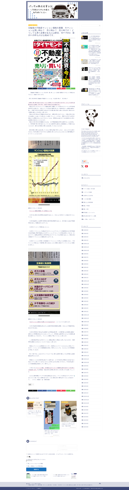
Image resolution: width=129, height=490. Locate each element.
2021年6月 (85, 416)
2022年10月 (86, 362)
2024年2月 (85, 308)
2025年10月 (86, 250)
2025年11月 (86, 247)
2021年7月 (85, 413)
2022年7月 (85, 372)
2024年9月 (85, 287)
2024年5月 (85, 298)
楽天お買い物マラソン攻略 (89, 215)
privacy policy (86, 177)
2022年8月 (85, 369)
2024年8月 (85, 291)
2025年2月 (85, 274)
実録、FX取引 (86, 205)
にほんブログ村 (85, 162)
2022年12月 (86, 355)
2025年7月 (85, 257)
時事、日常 (86, 209)
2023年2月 (85, 348)
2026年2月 (85, 236)
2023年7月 (85, 331)
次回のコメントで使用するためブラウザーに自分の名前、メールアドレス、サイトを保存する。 (51, 454)
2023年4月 (85, 342)
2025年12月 (86, 243)
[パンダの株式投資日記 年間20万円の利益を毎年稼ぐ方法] (53, 17)
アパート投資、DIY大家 (33, 25)
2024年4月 (85, 301)
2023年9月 (85, 325)
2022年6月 (85, 376)
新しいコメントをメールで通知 (35, 463)
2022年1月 (85, 392)
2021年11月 (86, 399)
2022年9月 (85, 365)
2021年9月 (85, 406)
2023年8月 (85, 328)
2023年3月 (85, 345)
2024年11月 (86, 284)
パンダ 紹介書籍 (87, 199)
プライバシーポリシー (31, 488)
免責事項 (39, 488)
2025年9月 (85, 253)
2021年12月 (86, 396)
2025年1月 (85, 277)
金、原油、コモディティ (89, 219)
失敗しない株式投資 (88, 202)
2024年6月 (85, 294)
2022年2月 (85, 389)
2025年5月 (85, 264)
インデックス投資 (87, 192)
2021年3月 (85, 426)
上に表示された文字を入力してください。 (36, 459)
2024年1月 (85, 311)
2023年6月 (85, 335)
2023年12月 (86, 314)
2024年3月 (85, 304)
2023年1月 (85, 352)
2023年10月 (86, 321)
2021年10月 (86, 403)
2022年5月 (85, 379)
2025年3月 (85, 270)
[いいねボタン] (30, 384)
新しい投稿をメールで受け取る (35, 466)
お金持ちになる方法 (88, 195)
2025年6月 (85, 260)
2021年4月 (85, 423)
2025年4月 (85, 267)
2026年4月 (85, 233)
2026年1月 (85, 240)
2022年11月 (86, 359)
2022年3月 (85, 386)
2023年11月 (86, 318)
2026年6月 (85, 230)
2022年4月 (85, 382)
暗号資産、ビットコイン (89, 212)
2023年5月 (85, 338)
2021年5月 (85, 420)
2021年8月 (85, 409)
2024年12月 (86, 281)
